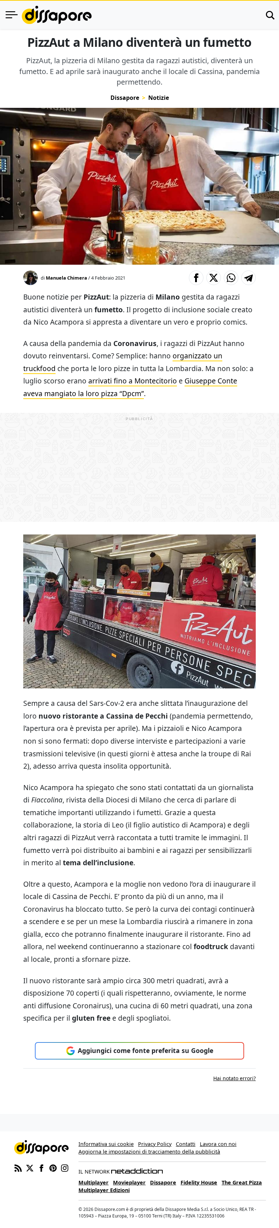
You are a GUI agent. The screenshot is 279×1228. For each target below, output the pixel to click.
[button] (196, 278)
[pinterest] (53, 1167)
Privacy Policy (154, 1143)
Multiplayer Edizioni (104, 1190)
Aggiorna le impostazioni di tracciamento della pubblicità (149, 1151)
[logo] (57, 15)
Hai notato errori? (234, 1078)
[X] (29, 1167)
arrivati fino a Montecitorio (132, 381)
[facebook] (41, 1167)
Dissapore (124, 98)
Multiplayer (93, 1182)
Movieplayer (129, 1182)
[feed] (18, 1167)
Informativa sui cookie (106, 1143)
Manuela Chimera (66, 278)
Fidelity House (199, 1182)
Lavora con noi (218, 1143)
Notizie (158, 98)
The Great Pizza (242, 1182)
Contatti (185, 1143)
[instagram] (64, 1167)
